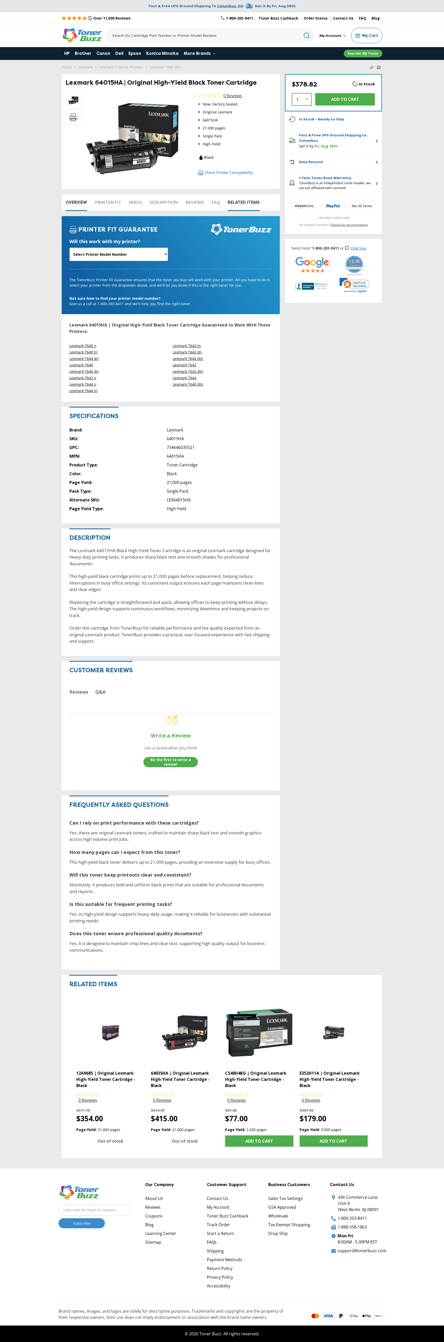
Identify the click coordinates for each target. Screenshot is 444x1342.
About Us (154, 1198)
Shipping (215, 1251)
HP (67, 53)
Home (67, 67)
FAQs (212, 1242)
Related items (244, 202)
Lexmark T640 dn (84, 371)
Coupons (154, 1216)
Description (163, 202)
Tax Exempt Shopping (289, 1225)
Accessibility (218, 1286)
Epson (134, 53)
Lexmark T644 (184, 377)
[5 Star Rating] (312, 264)
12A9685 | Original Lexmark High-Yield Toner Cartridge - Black (105, 1079)
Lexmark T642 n (82, 377)
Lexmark (85, 67)
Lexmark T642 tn (187, 345)
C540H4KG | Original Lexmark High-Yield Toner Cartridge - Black (255, 1079)
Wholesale (278, 1216)
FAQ (362, 18)
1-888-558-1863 (352, 1227)
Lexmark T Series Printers (121, 67)
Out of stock (110, 1141)
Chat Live (358, 248)
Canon (103, 53)
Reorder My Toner (363, 53)
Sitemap (153, 1242)
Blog (376, 18)
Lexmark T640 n (82, 345)
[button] (354, 285)
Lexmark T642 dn (187, 352)
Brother (83, 53)
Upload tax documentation (349, 225)
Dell (119, 53)
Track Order (218, 1225)
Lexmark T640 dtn (165, 67)
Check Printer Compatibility (229, 172)
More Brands (198, 53)
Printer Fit (108, 202)
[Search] (307, 35)
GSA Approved (282, 1207)
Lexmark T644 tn (83, 390)
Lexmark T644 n (82, 384)
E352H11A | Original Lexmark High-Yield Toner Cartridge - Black (330, 1079)
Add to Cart (259, 1141)
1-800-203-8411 (352, 1218)
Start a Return (220, 1233)
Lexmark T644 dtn (188, 358)
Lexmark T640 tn (83, 352)
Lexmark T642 (184, 365)
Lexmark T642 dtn (188, 371)
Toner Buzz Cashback (278, 18)
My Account (330, 35)
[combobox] (210, 35)
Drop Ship (278, 1233)
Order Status (316, 18)
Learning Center (160, 1233)
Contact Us (343, 18)
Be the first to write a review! (171, 762)
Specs (135, 202)
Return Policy (220, 1268)
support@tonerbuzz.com (362, 1250)
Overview (76, 202)
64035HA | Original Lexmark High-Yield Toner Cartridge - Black (180, 1079)
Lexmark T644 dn (84, 358)
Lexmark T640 (81, 365)
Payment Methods (224, 1259)
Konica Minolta (162, 53)
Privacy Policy (220, 1277)
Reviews (195, 202)
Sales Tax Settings (285, 1198)
